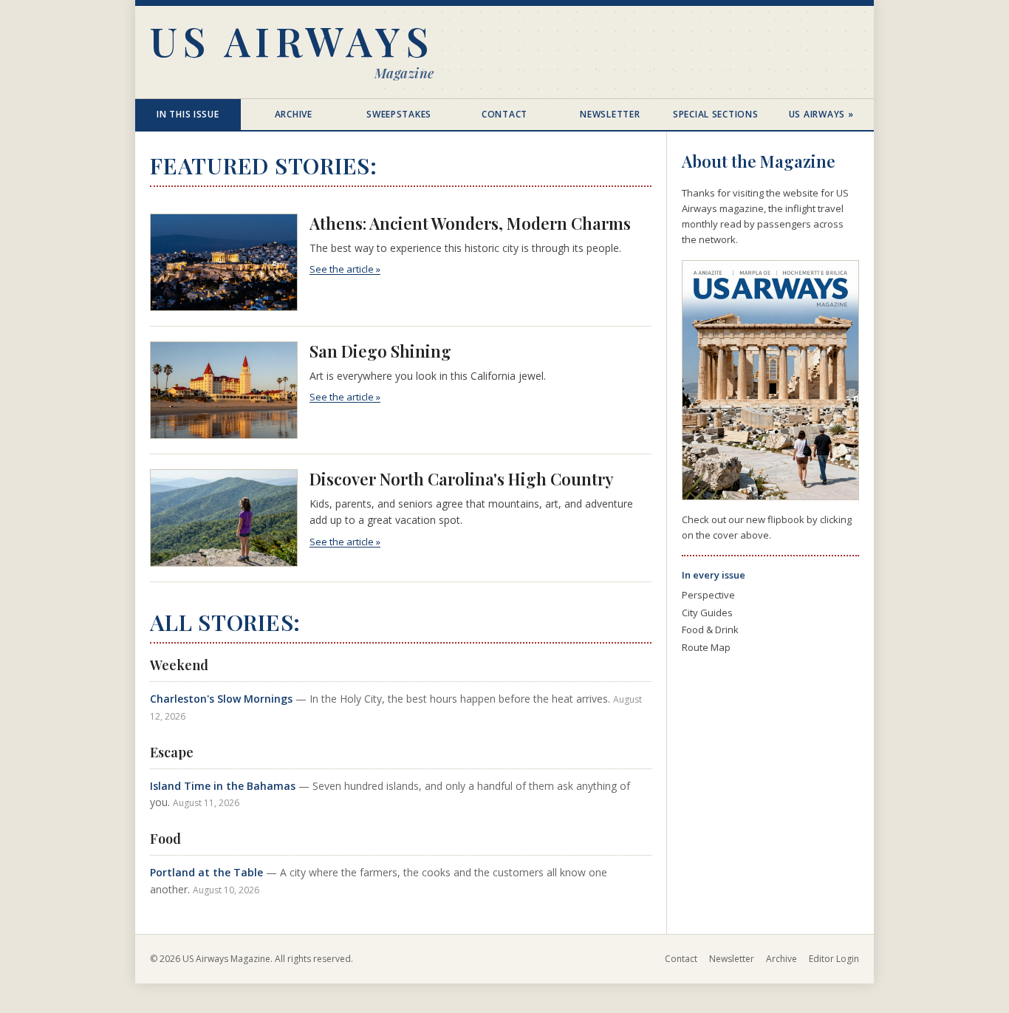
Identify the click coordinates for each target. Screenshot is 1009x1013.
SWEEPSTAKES (398, 114)
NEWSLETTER (610, 114)
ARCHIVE (293, 114)
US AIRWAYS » (821, 114)
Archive (781, 958)
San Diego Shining (380, 351)
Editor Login (834, 958)
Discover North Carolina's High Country (461, 479)
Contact (681, 958)
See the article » (344, 269)
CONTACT (504, 114)
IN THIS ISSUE (188, 114)
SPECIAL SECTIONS (716, 114)
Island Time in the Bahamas (222, 786)
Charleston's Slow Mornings (221, 699)
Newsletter (731, 958)
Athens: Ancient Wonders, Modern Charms (470, 223)
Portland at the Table (206, 872)
